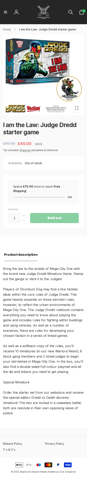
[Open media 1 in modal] (43, 74)
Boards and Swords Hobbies (33, 472)
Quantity (13, 209)
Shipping (25, 150)
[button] (5, 12)
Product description (20, 255)
